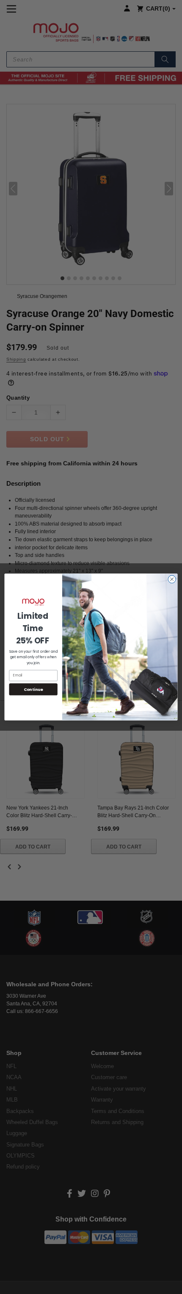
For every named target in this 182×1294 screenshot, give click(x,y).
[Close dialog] (172, 579)
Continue (33, 689)
